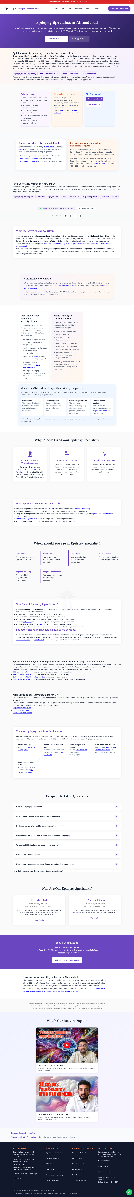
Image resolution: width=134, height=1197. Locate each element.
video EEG (27, 622)
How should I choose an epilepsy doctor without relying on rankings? (66, 864)
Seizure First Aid (78, 1164)
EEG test (23, 159)
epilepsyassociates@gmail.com (24, 1167)
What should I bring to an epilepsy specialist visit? (66, 845)
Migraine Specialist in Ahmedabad (23, 1137)
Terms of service (104, 1172)
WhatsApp (33, 1174)
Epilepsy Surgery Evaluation (26, 519)
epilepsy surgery (43, 624)
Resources (79, 9)
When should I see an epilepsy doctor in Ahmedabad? (66, 816)
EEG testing (49, 509)
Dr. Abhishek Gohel (51, 147)
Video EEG (64, 110)
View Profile (39, 920)
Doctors (89, 9)
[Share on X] (71, 216)
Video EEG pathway (70, 74)
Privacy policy (103, 1166)
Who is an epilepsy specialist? (66, 806)
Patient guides (77, 1169)
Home (55, 9)
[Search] (104, 8)
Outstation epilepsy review (47, 197)
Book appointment (79, 39)
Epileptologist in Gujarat (23, 197)
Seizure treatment (95, 99)
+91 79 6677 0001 (81, 1)
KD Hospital (100, 163)
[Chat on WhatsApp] (129, 1192)
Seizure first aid (94, 105)
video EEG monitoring (52, 244)
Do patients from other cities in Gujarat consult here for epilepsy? (66, 835)
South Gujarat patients (70, 197)
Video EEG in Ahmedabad (22, 674)
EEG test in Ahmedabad (49, 74)
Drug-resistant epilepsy (29, 161)
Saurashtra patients (109, 197)
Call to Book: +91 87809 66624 (67, 960)
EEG (35, 356)
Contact (98, 9)
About (61, 9)
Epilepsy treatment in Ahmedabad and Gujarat (30, 677)
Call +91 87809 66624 (56, 39)
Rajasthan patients (90, 197)
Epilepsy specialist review (55, 1153)
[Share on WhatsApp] (66, 216)
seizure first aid (81, 750)
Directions (17, 1178)
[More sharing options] (80, 216)
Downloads (76, 1175)
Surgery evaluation (52, 1180)
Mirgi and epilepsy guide (22, 708)
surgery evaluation (100, 411)
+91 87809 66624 (19, 1165)
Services (69, 9)
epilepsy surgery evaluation (68, 991)
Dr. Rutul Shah (69, 208)
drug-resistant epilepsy (67, 285)
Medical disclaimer (104, 1161)
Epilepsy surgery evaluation (23, 679)
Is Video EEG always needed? (66, 854)
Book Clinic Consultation (119, 9)
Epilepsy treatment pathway (25, 74)
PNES (78, 912)
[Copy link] (75, 216)
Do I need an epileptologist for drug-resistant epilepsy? (66, 826)
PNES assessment (89, 74)
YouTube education (79, 1180)
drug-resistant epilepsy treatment (74, 244)
